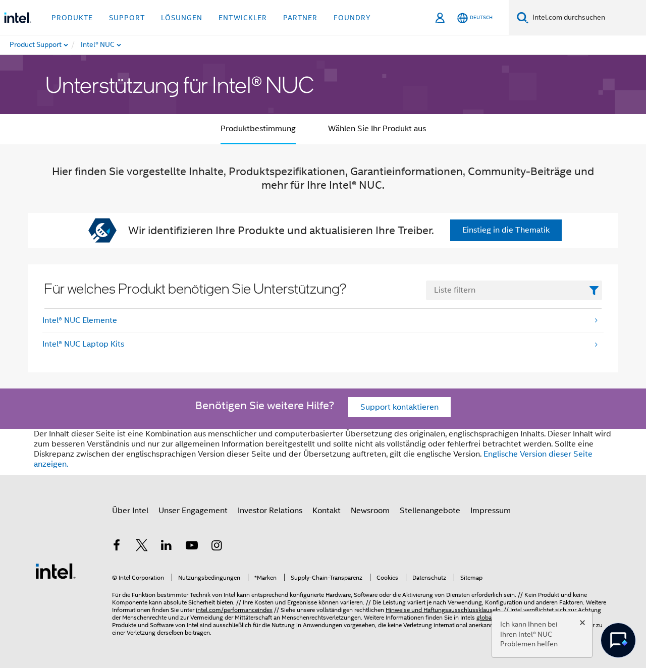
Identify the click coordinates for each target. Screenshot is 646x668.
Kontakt (326, 511)
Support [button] (127, 17)
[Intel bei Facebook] (116, 547)
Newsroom (370, 511)
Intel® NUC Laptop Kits (83, 344)
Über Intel (130, 511)
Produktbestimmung (258, 129)
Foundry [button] (352, 17)
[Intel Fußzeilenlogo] (55, 571)
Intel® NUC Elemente (79, 320)
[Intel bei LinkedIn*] (166, 547)
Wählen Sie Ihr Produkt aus (377, 129)
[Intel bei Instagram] (216, 547)
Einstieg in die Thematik (506, 230)
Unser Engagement (193, 511)
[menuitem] (130, 45)
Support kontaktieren (399, 407)
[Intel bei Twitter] (141, 547)
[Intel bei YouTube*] (191, 547)
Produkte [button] (72, 17)
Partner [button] (300, 17)
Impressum (490, 511)
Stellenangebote (430, 511)
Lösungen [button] (181, 17)
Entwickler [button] (243, 17)
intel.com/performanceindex (234, 610)
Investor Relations (270, 511)
